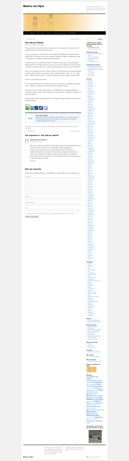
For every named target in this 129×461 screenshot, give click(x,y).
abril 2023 (90, 102)
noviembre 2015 (91, 195)
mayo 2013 (90, 236)
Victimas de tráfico (93, 419)
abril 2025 (90, 88)
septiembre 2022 (91, 110)
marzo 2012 (90, 258)
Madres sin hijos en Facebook (94, 351)
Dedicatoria (32, 33)
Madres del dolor (91, 332)
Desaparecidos (91, 279)
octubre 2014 (90, 213)
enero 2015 (90, 208)
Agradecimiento (91, 380)
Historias (90, 287)
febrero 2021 (90, 118)
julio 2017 (90, 165)
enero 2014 (90, 224)
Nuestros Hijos (41, 33)
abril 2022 (90, 112)
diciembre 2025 (91, 85)
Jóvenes (89, 397)
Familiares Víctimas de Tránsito (94, 329)
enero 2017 (90, 175)
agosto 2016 (90, 181)
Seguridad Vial (91, 413)
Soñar (93, 72)
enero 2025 (90, 90)
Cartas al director (91, 269)
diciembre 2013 (91, 225)
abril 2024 (90, 96)
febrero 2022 (90, 113)
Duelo (45, 126)
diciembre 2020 (91, 121)
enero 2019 (90, 146)
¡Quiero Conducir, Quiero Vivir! (94, 361)
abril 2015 (90, 203)
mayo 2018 (90, 154)
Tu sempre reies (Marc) (92, 339)
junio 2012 (90, 254)
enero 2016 (90, 192)
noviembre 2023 (91, 99)
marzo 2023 (90, 104)
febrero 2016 (90, 191)
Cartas (98, 384)
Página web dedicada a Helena (94, 321)
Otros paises (89, 408)
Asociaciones (92, 384)
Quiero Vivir (100, 410)
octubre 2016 (90, 180)
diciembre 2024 (91, 91)
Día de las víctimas (91, 392)
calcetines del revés (92, 347)
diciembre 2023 (91, 98)
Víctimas (90, 315)
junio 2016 (90, 184)
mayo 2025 (90, 87)
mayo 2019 (90, 142)
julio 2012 (90, 252)
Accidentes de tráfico (92, 377)
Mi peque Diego (91, 334)
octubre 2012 (90, 247)
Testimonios (90, 312)
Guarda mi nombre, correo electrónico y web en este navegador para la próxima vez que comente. (50, 213)
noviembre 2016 (91, 178)
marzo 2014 (90, 221)
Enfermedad (90, 284)
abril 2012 (90, 257)
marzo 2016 (90, 189)
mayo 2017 (90, 168)
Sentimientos (51, 126)
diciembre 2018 (91, 148)
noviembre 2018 (91, 150)
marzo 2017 (90, 172)
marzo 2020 (90, 131)
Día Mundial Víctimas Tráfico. (94, 280)
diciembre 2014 (91, 209)
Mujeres (89, 295)
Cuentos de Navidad (92, 277)
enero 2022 (90, 115)
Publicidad (90, 298)
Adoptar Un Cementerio (93, 57)
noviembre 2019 (91, 137)
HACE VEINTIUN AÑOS (93, 47)
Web (26, 208)
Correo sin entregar (92, 274)
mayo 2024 (90, 94)
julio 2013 (90, 233)
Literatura (90, 290)
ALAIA (89, 344)
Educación (89, 394)
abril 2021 (90, 116)
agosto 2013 (90, 232)
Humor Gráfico (91, 288)
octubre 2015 (90, 197)
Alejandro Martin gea (92, 326)
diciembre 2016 (91, 176)
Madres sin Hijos (33, 6)
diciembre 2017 (91, 161)
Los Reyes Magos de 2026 (93, 58)
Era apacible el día (30, 39)
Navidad (94, 403)
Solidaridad (90, 307)
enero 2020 (90, 134)
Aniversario (90, 266)
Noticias (99, 403)
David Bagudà (91, 328)
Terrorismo (90, 310)
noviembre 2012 (91, 246)
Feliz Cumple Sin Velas (93, 61)
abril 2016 (90, 187)
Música (89, 403)
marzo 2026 (90, 82)
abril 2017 (90, 170)
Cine (43, 126)
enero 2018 (90, 159)
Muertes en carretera (92, 291)
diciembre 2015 (91, 194)
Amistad (89, 265)
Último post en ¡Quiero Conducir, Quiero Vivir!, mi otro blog (94, 44)
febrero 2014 (90, 222)
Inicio (26, 33)
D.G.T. (101, 388)
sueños (89, 309)
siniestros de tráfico (90, 417)
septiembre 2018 (91, 151)
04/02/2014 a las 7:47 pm (36, 142)
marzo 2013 (90, 239)
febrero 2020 (90, 132)
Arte (89, 268)
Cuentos (89, 276)
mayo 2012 (90, 255)
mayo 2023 (90, 101)
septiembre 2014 (91, 214)
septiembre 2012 (91, 249)
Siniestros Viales (91, 306)
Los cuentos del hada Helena (94, 320)
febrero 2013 (90, 241)
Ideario (96, 395)
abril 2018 (90, 156)
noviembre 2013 (91, 227)
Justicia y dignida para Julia (93, 331)
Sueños (87, 419)
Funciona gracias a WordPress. (94, 457)
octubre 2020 (90, 124)
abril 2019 (90, 143)
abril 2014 (90, 219)
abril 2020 (90, 129)
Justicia (100, 395)
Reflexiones (90, 303)
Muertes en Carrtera (90, 401)
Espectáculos (90, 285)
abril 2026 (90, 80)
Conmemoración (91, 273)
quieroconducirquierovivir (93, 301)
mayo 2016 (90, 186)
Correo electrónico (30, 202)
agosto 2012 (90, 250)
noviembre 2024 (91, 93)
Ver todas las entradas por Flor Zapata (46, 120)
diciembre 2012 (91, 244)
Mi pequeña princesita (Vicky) (94, 336)
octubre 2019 (90, 139)
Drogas (96, 390)
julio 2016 (90, 183)
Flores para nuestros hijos (59, 33)
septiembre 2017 (91, 162)
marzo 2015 (90, 205)
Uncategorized (91, 314)
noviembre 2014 (91, 211)
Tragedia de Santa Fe (92, 337)
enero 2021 (90, 120)
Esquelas (95, 393)
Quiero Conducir (91, 410)
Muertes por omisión (92, 293)
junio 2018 (90, 153)
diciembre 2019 (91, 135)
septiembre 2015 (91, 198)
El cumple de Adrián (75, 39)
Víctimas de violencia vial (94, 422)
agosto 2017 (90, 164)
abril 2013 (90, 238)
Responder (32, 160)
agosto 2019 (90, 140)
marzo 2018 (90, 157)
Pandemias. (94, 408)
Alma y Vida (90, 345)
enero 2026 (90, 83)
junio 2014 (90, 216)
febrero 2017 (90, 173)
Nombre (27, 196)
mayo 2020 (90, 127)
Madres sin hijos (94, 399)
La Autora (48, 33)
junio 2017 (90, 167)
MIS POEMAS (71, 33)
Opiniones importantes (93, 406)
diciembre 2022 (91, 107)
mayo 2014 (90, 217)
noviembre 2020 (91, 123)
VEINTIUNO (91, 60)
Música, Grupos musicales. (93, 296)
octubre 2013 (90, 228)
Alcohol (89, 263)
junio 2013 (90, 235)
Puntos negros (91, 299)
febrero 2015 (90, 206)
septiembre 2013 (91, 230)
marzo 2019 (90, 145)
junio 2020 (90, 126)
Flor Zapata (41, 44)
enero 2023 (90, 105)
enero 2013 (90, 243)
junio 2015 (90, 200)
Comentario (28, 176)
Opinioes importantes (91, 405)
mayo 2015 (90, 202)
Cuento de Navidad (90, 388)
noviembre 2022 (91, 109)
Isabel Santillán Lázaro (92, 66)
